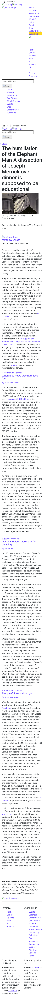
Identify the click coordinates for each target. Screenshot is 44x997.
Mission (32, 10)
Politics (32, 50)
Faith (31, 58)
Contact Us (34, 944)
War (30, 61)
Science (32, 55)
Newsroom (34, 13)
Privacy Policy (35, 929)
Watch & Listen (13, 101)
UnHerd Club (35, 31)
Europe (32, 73)
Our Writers (34, 16)
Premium (33, 76)
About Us (33, 950)
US (30, 70)
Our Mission (34, 920)
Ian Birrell (7, 548)
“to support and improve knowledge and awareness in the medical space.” (21, 341)
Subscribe (33, 34)
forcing (14, 365)
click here (12, 990)
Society (32, 64)
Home (31, 7)
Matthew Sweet (11, 239)
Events (32, 25)
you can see (7, 814)
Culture (32, 52)
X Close (3, 144)
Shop (31, 28)
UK (30, 67)
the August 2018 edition (18, 399)
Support (32, 947)
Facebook (6, 708)
